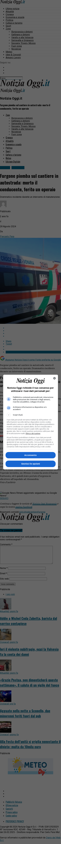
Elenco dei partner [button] (33, 433)
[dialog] (30, 422)
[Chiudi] (54, 378)
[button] (30, 415)
